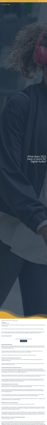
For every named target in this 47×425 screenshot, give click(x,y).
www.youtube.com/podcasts (6, 375)
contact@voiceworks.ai (4, 1)
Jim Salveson (3, 322)
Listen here (23, 341)
